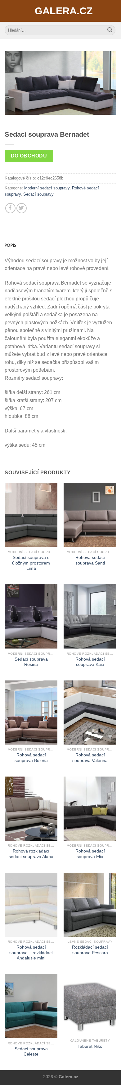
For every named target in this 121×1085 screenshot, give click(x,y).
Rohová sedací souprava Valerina (90, 758)
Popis (10, 245)
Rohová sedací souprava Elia (90, 854)
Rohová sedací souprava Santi (90, 560)
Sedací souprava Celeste (31, 1052)
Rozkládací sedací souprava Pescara (90, 950)
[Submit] (110, 30)
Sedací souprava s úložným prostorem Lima (31, 563)
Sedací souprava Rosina (31, 662)
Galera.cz (60, 11)
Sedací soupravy (38, 194)
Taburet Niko (90, 1046)
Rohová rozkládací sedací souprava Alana (31, 854)
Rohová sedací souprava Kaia (90, 662)
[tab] (60, 245)
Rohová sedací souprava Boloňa (31, 758)
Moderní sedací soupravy (46, 188)
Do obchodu (29, 155)
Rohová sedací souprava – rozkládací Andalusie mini (31, 952)
